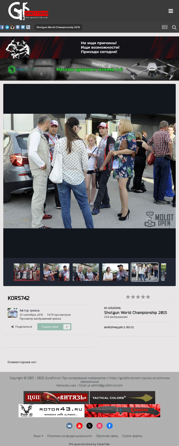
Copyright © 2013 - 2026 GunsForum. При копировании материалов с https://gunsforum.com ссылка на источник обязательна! (90, 379)
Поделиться (23, 326)
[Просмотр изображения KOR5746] (115, 272)
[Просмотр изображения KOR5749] (86, 272)
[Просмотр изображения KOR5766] (27, 272)
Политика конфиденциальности (69, 436)
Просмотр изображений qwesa (40, 318)
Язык (37, 436)
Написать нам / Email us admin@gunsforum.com (89, 385)
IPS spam (75, 444)
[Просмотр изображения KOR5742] (145, 272)
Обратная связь (107, 436)
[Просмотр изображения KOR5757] (56, 272)
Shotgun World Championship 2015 (135, 312)
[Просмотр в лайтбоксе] (89, 171)
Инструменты (156, 250)
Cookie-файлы (132, 436)
